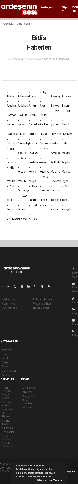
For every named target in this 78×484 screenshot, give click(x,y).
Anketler (27, 391)
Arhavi (5, 374)
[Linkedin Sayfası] (30, 286)
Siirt (66, 186)
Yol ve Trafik (5, 396)
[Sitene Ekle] (50, 286)
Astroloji (27, 407)
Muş (45, 177)
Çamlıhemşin (9, 370)
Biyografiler (29, 396)
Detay (42, 480)
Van (44, 205)
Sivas (23, 195)
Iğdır (12, 148)
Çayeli (5, 362)
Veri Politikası (9, 307)
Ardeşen (46, 7)
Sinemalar (8, 427)
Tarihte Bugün (6, 422)
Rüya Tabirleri (27, 402)
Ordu (12, 186)
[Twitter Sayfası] (10, 286)
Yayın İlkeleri (9, 303)
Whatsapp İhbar (42, 303)
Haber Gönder (41, 307)
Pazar (5, 354)
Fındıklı (5, 358)
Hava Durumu (6, 389)
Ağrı (45, 92)
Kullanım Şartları (42, 299)
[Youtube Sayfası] (23, 286)
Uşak (34, 205)
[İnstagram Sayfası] (17, 286)
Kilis (11, 167)
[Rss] (36, 286)
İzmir (45, 148)
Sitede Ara (28, 387)
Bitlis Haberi (23, 23)
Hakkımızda (9, 299)
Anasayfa (8, 23)
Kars (23, 158)
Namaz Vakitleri (6, 404)
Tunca (5, 366)
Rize (34, 186)
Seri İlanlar (8, 431)
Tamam (57, 480)
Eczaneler (7, 409)
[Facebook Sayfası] (3, 286)
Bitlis (56, 111)
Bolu (67, 111)
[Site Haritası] (43, 286)
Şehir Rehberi (6, 438)
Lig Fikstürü (6, 415)
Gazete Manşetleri (8, 445)
